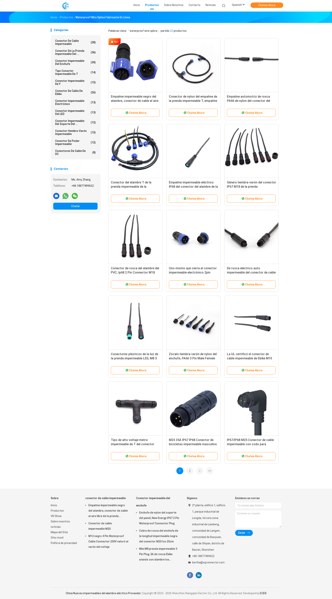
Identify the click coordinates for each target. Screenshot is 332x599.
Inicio (54, 505)
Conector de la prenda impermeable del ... (75, 52)
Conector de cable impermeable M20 (100, 526)
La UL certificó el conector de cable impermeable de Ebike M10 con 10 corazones (249, 358)
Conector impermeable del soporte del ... (75, 122)
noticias (56, 526)
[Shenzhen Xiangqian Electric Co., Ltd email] (56, 196)
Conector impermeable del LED (75, 112)
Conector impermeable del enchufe (75, 62)
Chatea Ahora (266, 5)
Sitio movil (57, 537)
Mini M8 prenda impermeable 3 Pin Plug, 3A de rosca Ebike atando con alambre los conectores (158, 554)
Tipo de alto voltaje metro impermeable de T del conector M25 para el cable (132, 444)
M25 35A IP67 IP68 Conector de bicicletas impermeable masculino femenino (193, 444)
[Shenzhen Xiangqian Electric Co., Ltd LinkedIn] (199, 575)
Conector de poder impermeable (75, 142)
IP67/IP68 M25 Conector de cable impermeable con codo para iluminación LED (250, 444)
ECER (263, 593)
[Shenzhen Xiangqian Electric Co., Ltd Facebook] (190, 575)
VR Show (56, 516)
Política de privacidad (64, 543)
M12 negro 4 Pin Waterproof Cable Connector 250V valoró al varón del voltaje (108, 541)
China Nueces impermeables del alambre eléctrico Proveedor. (104, 593)
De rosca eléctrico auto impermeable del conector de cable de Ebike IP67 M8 (251, 272)
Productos (57, 510)
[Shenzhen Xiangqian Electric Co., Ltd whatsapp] (65, 196)
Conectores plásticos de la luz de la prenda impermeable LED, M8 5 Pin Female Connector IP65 (134, 358)
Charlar (75, 206)
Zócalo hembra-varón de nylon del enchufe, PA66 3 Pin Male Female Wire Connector (193, 358)
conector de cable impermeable (75, 42)
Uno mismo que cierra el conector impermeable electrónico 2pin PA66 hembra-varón (193, 272)
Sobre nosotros (60, 521)
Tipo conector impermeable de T (75, 72)
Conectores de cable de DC (75, 152)
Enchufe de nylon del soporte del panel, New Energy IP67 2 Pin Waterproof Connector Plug (159, 518)
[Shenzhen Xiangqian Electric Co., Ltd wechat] (75, 196)
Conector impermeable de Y (75, 82)
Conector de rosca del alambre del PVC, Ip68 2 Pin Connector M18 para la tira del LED (135, 272)
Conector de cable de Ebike (75, 92)
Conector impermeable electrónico (75, 102)
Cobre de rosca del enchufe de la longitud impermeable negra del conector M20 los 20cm (158, 536)
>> (209, 470)
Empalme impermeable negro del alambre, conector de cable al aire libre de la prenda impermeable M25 (135, 101)
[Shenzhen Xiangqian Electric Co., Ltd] (66, 5)
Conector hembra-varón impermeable (75, 132)
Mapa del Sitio (59, 532)
